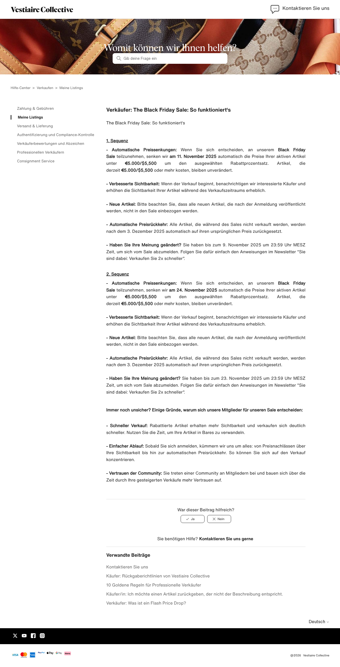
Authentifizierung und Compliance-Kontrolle (55, 135)
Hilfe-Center (21, 88)
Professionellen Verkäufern (40, 152)
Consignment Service (35, 161)
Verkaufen (45, 88)
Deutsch (317, 621)
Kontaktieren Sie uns (127, 567)
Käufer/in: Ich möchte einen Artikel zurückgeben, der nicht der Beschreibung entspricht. (194, 594)
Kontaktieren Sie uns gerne (226, 539)
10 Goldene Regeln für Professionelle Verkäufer (153, 585)
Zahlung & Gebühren (35, 108)
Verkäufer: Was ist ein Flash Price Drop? (146, 603)
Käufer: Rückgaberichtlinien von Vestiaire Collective (158, 576)
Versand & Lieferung (35, 126)
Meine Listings (71, 88)
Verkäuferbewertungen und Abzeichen (50, 143)
